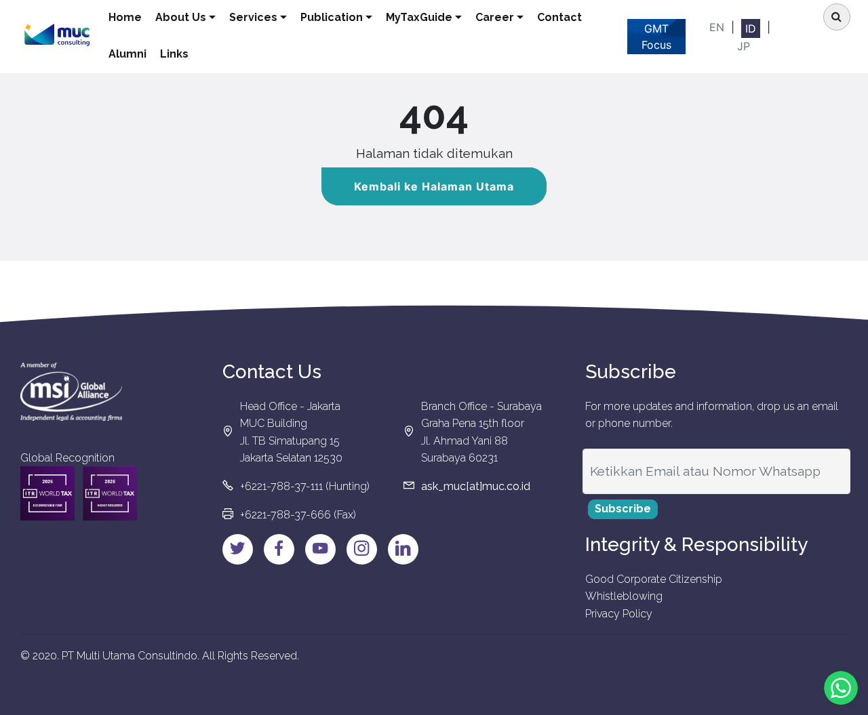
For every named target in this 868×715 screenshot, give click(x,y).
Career (494, 17)
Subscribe (623, 508)
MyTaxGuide (419, 17)
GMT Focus (656, 37)
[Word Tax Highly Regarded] (110, 493)
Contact (559, 17)
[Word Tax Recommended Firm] (47, 493)
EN (716, 27)
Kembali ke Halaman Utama (434, 186)
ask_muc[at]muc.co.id (475, 486)
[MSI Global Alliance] (71, 392)
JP (743, 46)
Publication (331, 17)
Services (253, 17)
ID (750, 28)
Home (125, 17)
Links (174, 53)
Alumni (127, 53)
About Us (180, 17)
